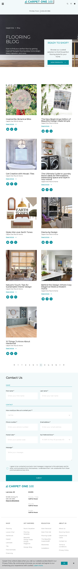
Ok (64, 563)
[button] (67, 4)
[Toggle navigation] (3, 4)
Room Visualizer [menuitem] (29, 528)
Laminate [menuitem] (9, 543)
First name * (10, 391)
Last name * (44, 391)
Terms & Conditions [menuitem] (62, 546)
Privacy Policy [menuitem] (64, 550)
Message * (9, 447)
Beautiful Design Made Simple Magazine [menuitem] (28, 540)
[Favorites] (71, 4)
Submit (39, 478)
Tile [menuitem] (7, 546)
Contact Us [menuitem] (63, 541)
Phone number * (11, 422)
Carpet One (10, 28)
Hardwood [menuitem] (9, 535)
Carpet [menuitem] (8, 539)
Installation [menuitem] (45, 548)
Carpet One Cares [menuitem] (63, 536)
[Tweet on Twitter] (15, 129)
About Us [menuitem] (62, 528)
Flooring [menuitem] (9, 528)
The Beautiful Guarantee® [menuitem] (46, 540)
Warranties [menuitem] (45, 545)
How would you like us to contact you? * (19, 410)
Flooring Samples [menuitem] (26, 533)
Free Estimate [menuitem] (11, 550)
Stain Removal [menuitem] (46, 528)
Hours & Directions (12, 501)
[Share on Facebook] (11, 129)
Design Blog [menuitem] (28, 547)
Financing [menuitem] (9, 553)
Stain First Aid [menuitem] (46, 532)
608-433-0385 (45, 11)
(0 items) (74, 3)
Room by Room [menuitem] (64, 532)
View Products (57, 62)
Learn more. (38, 565)
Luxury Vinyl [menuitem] (10, 532)
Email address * (45, 422)
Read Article (10, 124)
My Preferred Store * (47, 434)
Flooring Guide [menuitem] (46, 535)
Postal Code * (10, 434)
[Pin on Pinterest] (7, 129)
